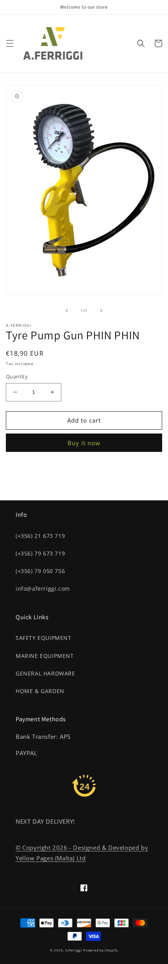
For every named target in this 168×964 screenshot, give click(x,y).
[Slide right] (101, 310)
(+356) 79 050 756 (40, 571)
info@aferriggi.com (43, 588)
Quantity (17, 376)
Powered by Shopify (100, 950)
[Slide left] (66, 310)
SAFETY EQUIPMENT (43, 637)
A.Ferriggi (73, 950)
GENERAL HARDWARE (45, 673)
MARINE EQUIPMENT (45, 655)
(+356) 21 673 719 (40, 535)
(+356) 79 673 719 (40, 553)
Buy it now (84, 443)
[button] (9, 43)
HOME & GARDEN (40, 691)
